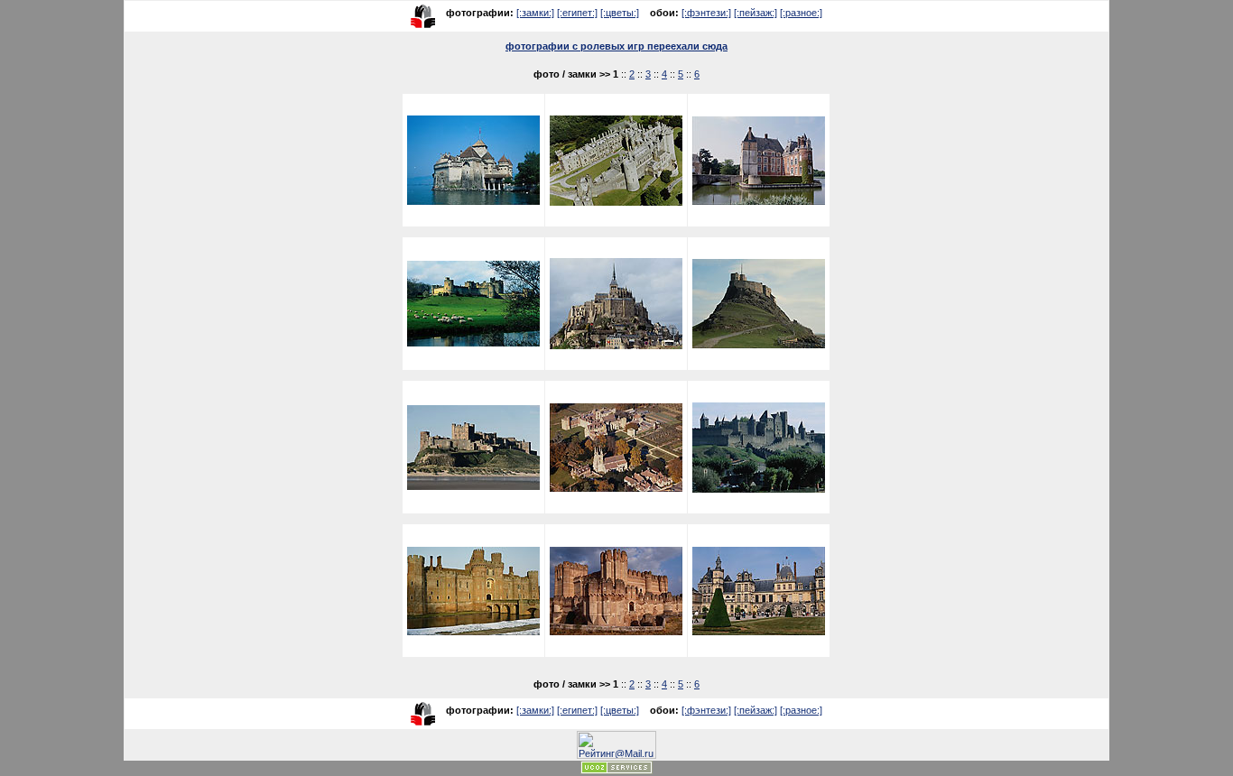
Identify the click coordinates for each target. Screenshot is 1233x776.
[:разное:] (801, 12)
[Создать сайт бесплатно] (616, 770)
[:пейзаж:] (755, 12)
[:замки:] (535, 12)
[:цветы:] (619, 12)
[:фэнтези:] (706, 12)
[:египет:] (577, 12)
